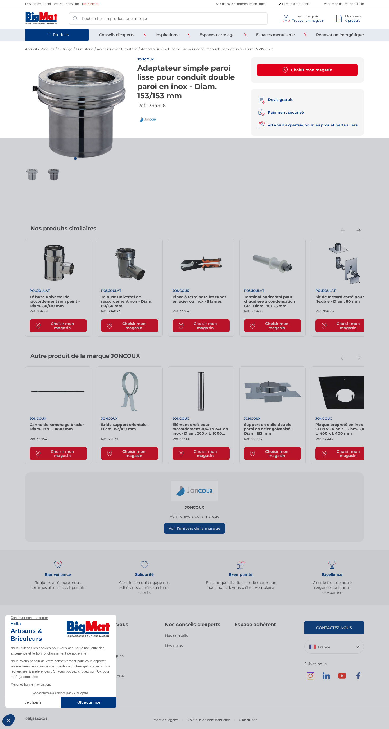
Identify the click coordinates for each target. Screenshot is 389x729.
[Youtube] (342, 678)
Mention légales (165, 720)
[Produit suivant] (358, 230)
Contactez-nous (334, 627)
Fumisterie (84, 49)
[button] (75, 158)
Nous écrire (90, 4)
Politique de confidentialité (208, 720)
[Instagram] (310, 678)
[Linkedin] (326, 678)
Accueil (31, 49)
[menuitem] (116, 34)
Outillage (65, 49)
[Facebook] (358, 678)
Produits (47, 49)
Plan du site (248, 720)
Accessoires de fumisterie (117, 49)
